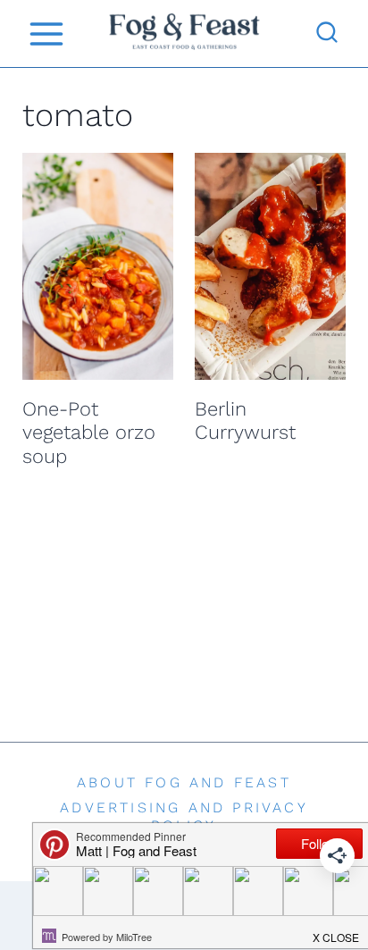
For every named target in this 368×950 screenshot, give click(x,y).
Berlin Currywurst (245, 420)
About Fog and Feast (184, 782)
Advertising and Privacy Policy (184, 816)
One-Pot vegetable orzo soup (88, 432)
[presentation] (97, 266)
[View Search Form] (327, 34)
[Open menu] (46, 33)
